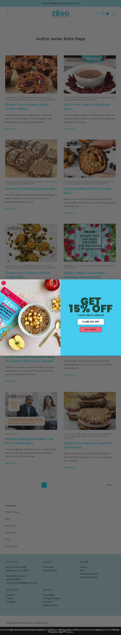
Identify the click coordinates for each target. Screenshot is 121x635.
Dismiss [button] (69, 632)
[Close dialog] (3, 283)
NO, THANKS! (90, 329)
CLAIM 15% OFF (90, 322)
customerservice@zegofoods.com (97, 630)
